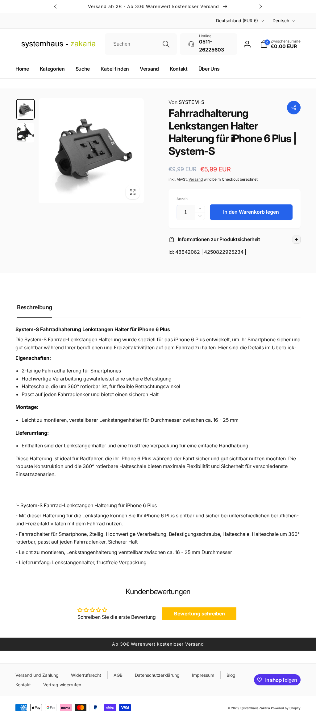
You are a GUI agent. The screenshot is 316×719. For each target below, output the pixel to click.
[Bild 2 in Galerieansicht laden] (25, 132)
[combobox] (141, 44)
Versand (196, 179)
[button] (234, 239)
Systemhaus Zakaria (255, 708)
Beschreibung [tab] (34, 307)
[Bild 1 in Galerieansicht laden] (25, 109)
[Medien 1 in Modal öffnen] (91, 150)
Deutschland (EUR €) (237, 20)
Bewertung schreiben (199, 613)
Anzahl (183, 199)
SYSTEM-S (186, 102)
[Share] (294, 107)
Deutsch (280, 20)
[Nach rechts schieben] (260, 6)
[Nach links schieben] (55, 6)
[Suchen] (166, 44)
